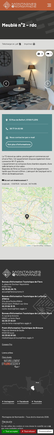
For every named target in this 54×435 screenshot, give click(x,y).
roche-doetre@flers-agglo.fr (14, 308)
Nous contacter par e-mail (22, 137)
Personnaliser (45, 431)
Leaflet (28, 245)
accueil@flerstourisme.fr (13, 291)
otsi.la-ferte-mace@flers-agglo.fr (16, 323)
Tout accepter (11, 431)
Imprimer (28, 44)
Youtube (38, 401)
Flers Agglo (7, 357)
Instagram (9, 401)
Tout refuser (29, 431)
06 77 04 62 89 (16, 128)
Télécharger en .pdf (10, 44)
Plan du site (7, 421)
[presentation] (6, 83)
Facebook (24, 401)
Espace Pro (7, 344)
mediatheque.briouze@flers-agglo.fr (18, 337)
